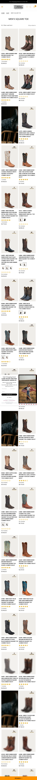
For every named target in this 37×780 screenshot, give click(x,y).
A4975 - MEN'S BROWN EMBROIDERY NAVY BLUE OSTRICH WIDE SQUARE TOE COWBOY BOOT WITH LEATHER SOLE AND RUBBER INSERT (9, 260)
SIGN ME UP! (9, 394)
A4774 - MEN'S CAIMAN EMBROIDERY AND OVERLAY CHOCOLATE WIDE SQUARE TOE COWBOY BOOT (27, 133)
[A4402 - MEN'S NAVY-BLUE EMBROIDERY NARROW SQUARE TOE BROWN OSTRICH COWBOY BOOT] (9, 585)
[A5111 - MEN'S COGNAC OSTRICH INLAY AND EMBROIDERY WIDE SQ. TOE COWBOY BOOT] (27, 197)
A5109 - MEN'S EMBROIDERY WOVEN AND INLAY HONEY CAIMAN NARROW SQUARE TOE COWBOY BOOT (9, 762)
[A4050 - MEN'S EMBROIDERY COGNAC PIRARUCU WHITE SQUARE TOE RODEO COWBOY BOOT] (9, 156)
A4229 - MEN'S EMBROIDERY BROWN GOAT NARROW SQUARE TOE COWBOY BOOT (27, 561)
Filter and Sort (8, 25)
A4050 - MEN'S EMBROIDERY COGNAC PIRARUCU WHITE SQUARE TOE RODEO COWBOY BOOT (9, 172)
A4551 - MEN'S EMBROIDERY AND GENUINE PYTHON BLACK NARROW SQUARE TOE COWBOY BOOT (9, 640)
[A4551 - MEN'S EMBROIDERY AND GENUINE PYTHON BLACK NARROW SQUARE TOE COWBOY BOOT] (9, 624)
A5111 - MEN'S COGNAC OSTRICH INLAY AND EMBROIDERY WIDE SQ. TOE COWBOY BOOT (27, 213)
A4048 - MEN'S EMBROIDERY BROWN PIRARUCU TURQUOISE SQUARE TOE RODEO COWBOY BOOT (9, 562)
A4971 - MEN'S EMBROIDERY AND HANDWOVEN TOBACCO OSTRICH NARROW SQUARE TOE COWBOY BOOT (9, 679)
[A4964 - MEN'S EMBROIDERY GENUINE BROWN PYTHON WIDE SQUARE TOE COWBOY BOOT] (27, 241)
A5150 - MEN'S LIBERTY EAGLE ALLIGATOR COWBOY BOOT (27, 93)
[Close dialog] (36, 376)
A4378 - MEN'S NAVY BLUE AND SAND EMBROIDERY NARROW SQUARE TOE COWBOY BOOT (26, 601)
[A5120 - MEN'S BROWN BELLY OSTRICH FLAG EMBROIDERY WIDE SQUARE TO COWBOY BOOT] (27, 40)
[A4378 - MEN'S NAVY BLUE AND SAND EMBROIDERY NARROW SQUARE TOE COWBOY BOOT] (27, 585)
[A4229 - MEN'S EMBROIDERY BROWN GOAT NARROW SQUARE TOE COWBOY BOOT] (27, 546)
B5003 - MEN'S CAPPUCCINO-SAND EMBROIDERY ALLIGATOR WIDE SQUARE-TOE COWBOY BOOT (9, 475)
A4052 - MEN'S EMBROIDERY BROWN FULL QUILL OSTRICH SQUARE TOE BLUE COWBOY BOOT (27, 475)
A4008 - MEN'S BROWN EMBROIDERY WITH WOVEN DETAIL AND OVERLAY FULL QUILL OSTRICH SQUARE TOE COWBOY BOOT (9, 214)
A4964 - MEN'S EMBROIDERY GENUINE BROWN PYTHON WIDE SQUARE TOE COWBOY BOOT (27, 258)
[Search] (30, 7)
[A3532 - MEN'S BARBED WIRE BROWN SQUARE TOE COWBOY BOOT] (9, 40)
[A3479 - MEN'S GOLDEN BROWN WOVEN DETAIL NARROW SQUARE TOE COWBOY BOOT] (27, 624)
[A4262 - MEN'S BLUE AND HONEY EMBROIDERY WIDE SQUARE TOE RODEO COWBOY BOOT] (9, 334)
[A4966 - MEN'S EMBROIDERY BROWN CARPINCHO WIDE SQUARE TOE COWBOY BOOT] (27, 422)
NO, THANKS (9, 397)
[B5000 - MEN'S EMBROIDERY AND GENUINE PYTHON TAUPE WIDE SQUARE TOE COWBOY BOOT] (9, 290)
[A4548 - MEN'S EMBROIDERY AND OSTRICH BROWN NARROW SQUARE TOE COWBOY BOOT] (27, 746)
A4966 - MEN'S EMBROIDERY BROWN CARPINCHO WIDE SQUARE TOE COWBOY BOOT (27, 437)
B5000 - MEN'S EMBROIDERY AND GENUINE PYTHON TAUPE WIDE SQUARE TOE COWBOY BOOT (9, 306)
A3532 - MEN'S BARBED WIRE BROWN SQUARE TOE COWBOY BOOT (9, 55)
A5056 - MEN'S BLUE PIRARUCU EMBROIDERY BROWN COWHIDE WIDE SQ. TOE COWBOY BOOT (27, 306)
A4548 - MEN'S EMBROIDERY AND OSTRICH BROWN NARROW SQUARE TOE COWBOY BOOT (26, 762)
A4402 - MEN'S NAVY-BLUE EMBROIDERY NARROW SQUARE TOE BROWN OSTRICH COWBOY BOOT (8, 601)
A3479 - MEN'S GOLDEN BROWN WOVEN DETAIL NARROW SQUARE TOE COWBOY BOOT (25, 640)
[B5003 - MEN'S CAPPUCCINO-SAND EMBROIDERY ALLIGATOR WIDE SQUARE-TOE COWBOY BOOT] (9, 459)
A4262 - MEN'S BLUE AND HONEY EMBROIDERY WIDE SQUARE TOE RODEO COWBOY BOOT (8, 350)
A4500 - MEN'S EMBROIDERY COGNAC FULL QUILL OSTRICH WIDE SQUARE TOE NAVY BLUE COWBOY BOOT (27, 514)
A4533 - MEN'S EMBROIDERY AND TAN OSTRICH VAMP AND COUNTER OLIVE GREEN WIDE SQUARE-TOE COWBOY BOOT (27, 173)
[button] (18, 778)
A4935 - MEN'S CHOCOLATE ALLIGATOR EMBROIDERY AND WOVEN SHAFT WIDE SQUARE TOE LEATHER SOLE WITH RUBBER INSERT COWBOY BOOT (9, 516)
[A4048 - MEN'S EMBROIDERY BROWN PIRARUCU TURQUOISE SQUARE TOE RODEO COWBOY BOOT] (9, 546)
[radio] (21, 219)
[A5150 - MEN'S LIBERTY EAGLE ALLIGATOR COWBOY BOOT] (27, 78)
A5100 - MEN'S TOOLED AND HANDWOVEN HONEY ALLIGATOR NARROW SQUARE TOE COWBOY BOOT (27, 723)
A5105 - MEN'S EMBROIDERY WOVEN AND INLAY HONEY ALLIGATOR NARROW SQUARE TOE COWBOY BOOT (27, 679)
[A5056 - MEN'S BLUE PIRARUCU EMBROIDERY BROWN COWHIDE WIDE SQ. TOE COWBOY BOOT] (27, 290)
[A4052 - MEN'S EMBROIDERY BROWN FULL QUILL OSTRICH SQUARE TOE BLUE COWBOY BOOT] (27, 459)
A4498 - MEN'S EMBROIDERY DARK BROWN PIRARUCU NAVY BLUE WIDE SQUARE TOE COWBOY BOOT (26, 350)
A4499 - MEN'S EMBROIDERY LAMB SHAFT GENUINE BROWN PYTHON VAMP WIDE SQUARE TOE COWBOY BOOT (9, 94)
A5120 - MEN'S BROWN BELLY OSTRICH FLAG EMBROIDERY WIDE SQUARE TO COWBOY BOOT (27, 56)
